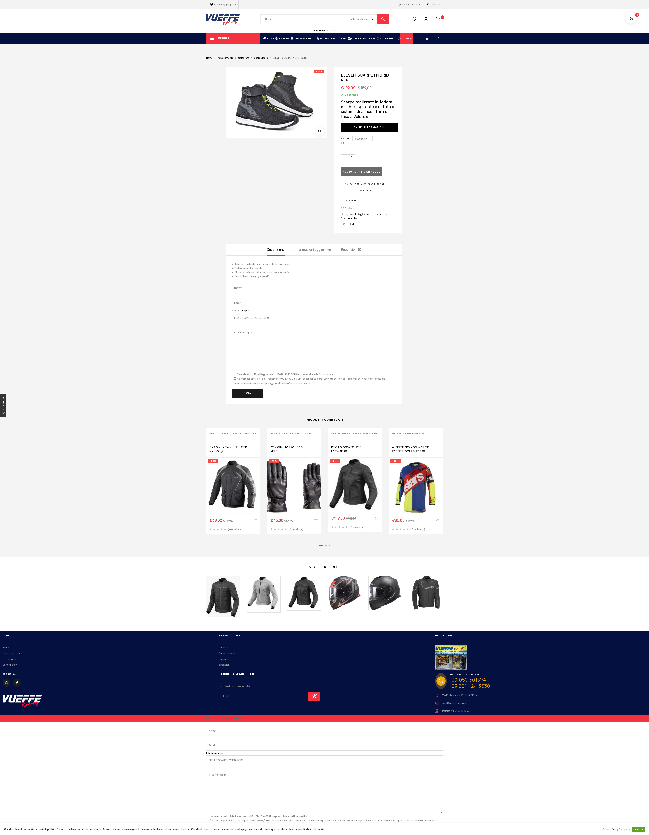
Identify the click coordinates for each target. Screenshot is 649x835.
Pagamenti (225, 659)
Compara (351, 200)
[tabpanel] (233, 481)
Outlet (408, 38)
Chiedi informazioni (369, 127)
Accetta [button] (638, 829)
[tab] (275, 249)
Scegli (254, 521)
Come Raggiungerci (225, 4)
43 (342, 143)
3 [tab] (329, 545)
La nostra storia (411, 4)
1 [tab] (321, 545)
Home (270, 38)
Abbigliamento (225, 58)
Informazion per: (240, 310)
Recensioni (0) (351, 250)
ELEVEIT (352, 224)
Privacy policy (10, 659)
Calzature (243, 58)
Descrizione (276, 250)
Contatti (435, 4)
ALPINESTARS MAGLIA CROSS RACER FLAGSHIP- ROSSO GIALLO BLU (411, 451)
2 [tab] (326, 545)
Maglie (397, 433)
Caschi (333, 30)
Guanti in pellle (281, 433)
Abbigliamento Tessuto (226, 433)
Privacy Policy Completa (616, 829)
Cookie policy (10, 664)
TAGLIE (345, 138)
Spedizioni (224, 664)
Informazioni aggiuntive (313, 250)
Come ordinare (227, 653)
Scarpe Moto (261, 58)
